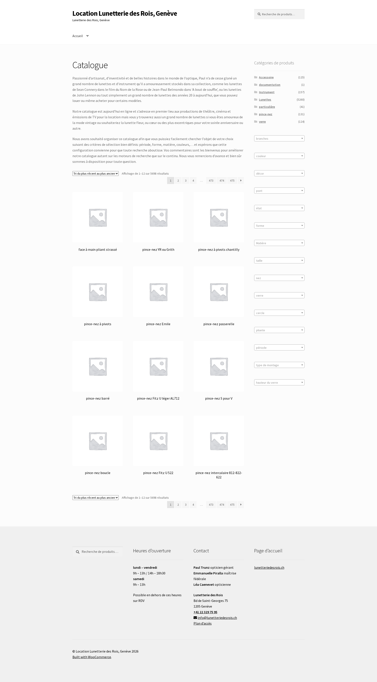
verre (262, 122)
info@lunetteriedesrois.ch (217, 617)
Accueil (77, 36)
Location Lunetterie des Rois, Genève (124, 13)
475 (232, 180)
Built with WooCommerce (91, 657)
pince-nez (265, 114)
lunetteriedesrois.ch (269, 567)
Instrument (266, 92)
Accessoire (266, 77)
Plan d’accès (203, 623)
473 (211, 180)
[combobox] (279, 138)
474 (221, 180)
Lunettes (265, 99)
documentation (269, 85)
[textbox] (279, 139)
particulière (267, 107)
